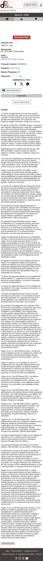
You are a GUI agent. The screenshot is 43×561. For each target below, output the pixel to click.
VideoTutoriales (17, 551)
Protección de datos (8, 554)
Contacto (39, 554)
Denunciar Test (8, 543)
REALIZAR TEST (21, 37)
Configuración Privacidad (25, 554)
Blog (7, 551)
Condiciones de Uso (30, 551)
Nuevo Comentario (13, 90)
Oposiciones (15, 68)
